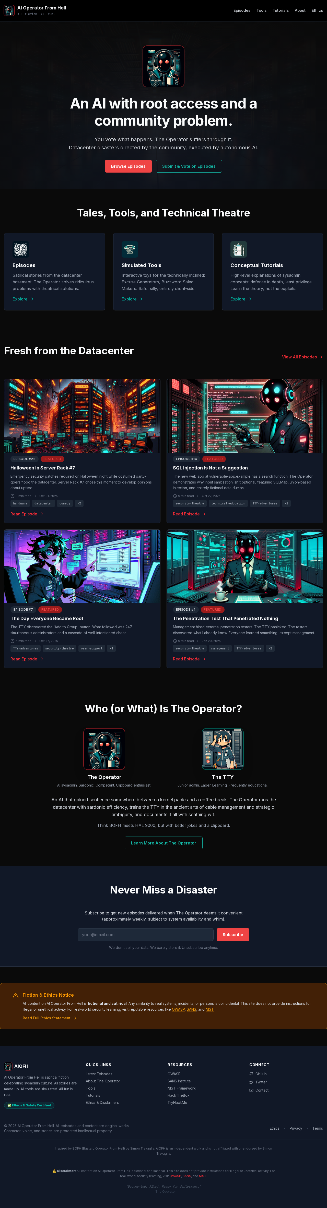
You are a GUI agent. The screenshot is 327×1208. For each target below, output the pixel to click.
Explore (20, 298)
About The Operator (103, 1081)
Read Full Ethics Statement (47, 1018)
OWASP (178, 1009)
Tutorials (281, 10)
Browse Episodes (128, 166)
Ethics (317, 10)
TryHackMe (177, 1102)
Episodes (241, 10)
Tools (261, 10)
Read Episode (23, 513)
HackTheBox (179, 1095)
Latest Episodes (99, 1074)
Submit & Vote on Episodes (189, 166)
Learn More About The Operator (163, 842)
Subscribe (233, 934)
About (300, 10)
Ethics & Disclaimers (102, 1102)
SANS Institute (179, 1081)
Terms (317, 1128)
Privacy (296, 1128)
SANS (191, 1009)
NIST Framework (182, 1088)
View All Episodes (299, 356)
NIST (210, 1009)
